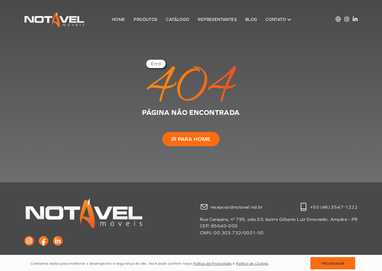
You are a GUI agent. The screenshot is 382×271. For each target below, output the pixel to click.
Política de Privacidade (212, 263)
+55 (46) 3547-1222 (333, 207)
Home (118, 19)
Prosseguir (332, 263)
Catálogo (177, 19)
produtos (145, 19)
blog (251, 19)
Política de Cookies (252, 263)
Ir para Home (191, 139)
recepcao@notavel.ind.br (236, 207)
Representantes (217, 19)
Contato (276, 19)
